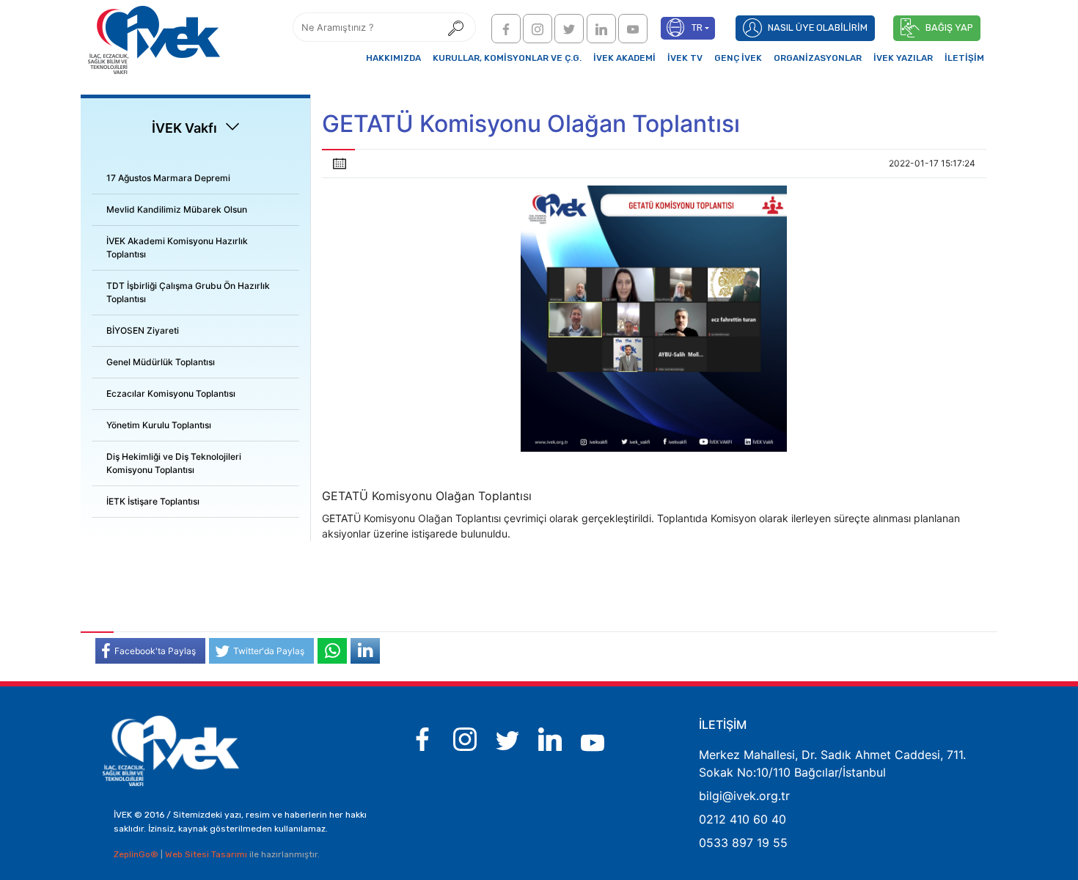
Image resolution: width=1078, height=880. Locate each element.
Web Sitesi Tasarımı (207, 854)
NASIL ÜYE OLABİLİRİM (818, 27)
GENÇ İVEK (738, 58)
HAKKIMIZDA (393, 58)
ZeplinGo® (137, 854)
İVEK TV (685, 58)
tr (697, 27)
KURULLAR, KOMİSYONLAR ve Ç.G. (507, 58)
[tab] (195, 178)
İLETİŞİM (964, 58)
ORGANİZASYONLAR (818, 58)
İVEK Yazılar (903, 58)
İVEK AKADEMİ (624, 58)
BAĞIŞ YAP (949, 27)
